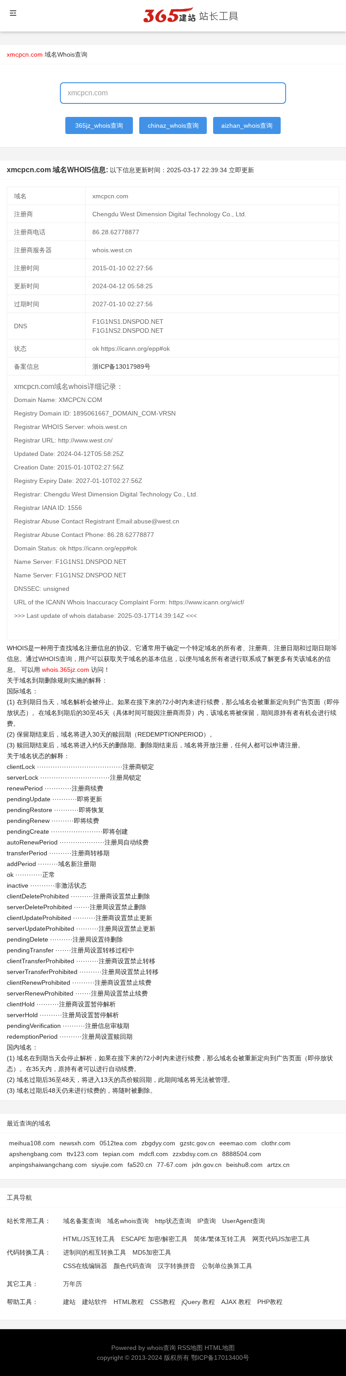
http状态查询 (173, 1220)
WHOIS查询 (55, 658)
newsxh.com (77, 1143)
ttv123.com (82, 1153)
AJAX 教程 (236, 1301)
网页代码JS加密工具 (281, 1238)
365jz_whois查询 (99, 125)
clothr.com (276, 1143)
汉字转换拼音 (177, 1265)
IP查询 (206, 1220)
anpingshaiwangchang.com (48, 1164)
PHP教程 (269, 1301)
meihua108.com (32, 1143)
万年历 (72, 1283)
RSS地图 (190, 1347)
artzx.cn (278, 1164)
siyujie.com (107, 1164)
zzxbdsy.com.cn (195, 1153)
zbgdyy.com (158, 1143)
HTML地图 (220, 1347)
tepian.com (118, 1153)
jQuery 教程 (198, 1301)
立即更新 (241, 170)
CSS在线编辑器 (85, 1265)
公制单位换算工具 (227, 1265)
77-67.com (172, 1164)
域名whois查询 (128, 1220)
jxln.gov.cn (207, 1164)
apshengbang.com (35, 1153)
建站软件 (94, 1301)
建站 (69, 1301)
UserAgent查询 (243, 1220)
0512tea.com (118, 1143)
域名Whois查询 (66, 54)
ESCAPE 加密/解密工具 (154, 1238)
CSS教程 (162, 1301)
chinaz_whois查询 (173, 125)
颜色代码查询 (132, 1265)
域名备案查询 (82, 1220)
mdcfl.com (153, 1153)
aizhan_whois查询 (247, 125)
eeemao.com (238, 1143)
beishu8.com (244, 1164)
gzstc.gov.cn (197, 1143)
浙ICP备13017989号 (121, 366)
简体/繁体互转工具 (220, 1238)
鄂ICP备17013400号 (220, 1357)
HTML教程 (129, 1301)
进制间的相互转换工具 (94, 1252)
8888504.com (241, 1153)
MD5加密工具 (151, 1252)
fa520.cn (139, 1164)
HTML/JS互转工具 (89, 1238)
